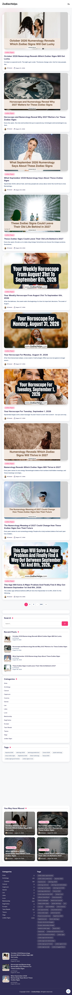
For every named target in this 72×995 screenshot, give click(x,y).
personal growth (55, 913)
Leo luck (40, 906)
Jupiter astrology (57, 752)
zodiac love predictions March (46, 934)
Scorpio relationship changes (46, 925)
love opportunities (43, 909)
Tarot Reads (8, 727)
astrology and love (43, 885)
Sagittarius (7, 720)
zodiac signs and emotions (45, 937)
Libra (5, 709)
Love (5, 713)
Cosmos (6, 698)
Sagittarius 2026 (22, 755)
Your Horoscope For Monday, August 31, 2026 (26, 355)
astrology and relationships (58, 885)
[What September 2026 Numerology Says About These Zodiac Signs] (7, 658)
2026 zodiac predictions (45, 878)
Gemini (6, 702)
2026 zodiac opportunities (45, 875)
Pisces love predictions (44, 916)
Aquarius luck (41, 881)
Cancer (6, 690)
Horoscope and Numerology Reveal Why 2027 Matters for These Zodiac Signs (39, 646)
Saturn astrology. (34, 755)
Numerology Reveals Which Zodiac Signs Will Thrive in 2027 (32, 467)
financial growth (56, 897)
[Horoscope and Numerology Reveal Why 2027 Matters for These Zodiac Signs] (7, 648)
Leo (5, 705)
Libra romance (61, 906)
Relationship (8, 716)
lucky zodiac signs (10, 755)
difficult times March (43, 897)
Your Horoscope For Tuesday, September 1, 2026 (27, 411)
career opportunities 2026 (45, 894)
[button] (46, 604)
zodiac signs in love (28, 758)
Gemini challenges (43, 900)
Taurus (6, 731)
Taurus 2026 (46, 755)
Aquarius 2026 (9, 752)
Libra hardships (50, 906)
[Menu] (69, 4)
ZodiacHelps (9, 3)
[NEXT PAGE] (46, 604)
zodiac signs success (43, 947)
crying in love (59, 894)
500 (41, 604)
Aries (5, 683)
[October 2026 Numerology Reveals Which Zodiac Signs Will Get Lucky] (7, 639)
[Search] (65, 623)
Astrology (7, 687)
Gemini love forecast (56, 900)
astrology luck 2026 (58, 888)
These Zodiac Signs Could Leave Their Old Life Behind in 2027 (33, 239)
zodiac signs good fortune (12, 758)
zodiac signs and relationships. (46, 940)
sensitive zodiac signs (44, 928)
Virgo (5, 735)
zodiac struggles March (58, 947)
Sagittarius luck (42, 919)
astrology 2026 (20, 752)
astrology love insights (44, 888)
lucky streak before (56, 909)
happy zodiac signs (43, 903)
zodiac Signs (9, 52)
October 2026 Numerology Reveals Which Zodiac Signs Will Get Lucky (37, 636)
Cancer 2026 (46, 752)
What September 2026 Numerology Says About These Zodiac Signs (36, 656)
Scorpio (6, 724)
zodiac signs (61, 934)
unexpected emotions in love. (55, 931)
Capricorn (7, 694)
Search (7, 618)
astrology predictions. (34, 752)
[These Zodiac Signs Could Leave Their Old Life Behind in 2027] (7, 668)
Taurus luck (41, 931)
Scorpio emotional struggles (45, 922)
